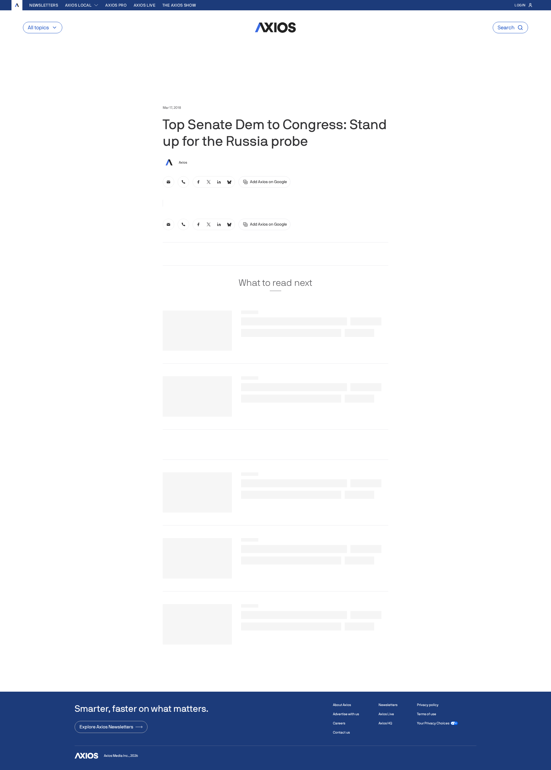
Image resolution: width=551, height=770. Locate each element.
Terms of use (426, 714)
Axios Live (145, 5)
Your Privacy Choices (433, 723)
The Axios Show (179, 5)
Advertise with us (346, 714)
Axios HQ (385, 723)
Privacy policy (428, 705)
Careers (339, 723)
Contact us (341, 732)
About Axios (342, 705)
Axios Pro (116, 5)
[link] (168, 182)
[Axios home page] (16, 5)
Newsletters (43, 5)
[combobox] (82, 5)
